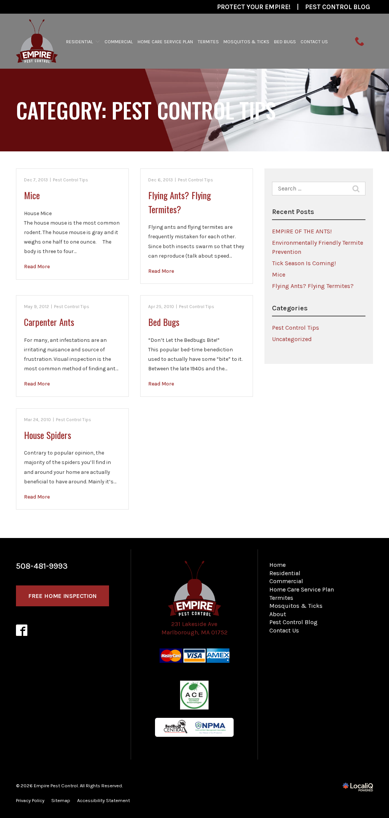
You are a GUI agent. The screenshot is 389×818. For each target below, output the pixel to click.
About (277, 614)
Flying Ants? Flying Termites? (179, 202)
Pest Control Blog (337, 7)
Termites (208, 41)
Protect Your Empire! (254, 7)
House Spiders (47, 435)
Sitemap (60, 800)
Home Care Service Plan (165, 41)
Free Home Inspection (62, 595)
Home (277, 564)
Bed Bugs (285, 41)
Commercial (118, 41)
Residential (79, 41)
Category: (146, 110)
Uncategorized (292, 339)
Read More (37, 266)
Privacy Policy (30, 800)
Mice (32, 195)
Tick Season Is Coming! (304, 263)
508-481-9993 (42, 566)
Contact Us (314, 41)
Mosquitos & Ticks (246, 41)
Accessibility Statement (103, 800)
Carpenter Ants (49, 322)
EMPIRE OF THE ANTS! (302, 231)
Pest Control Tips (70, 179)
